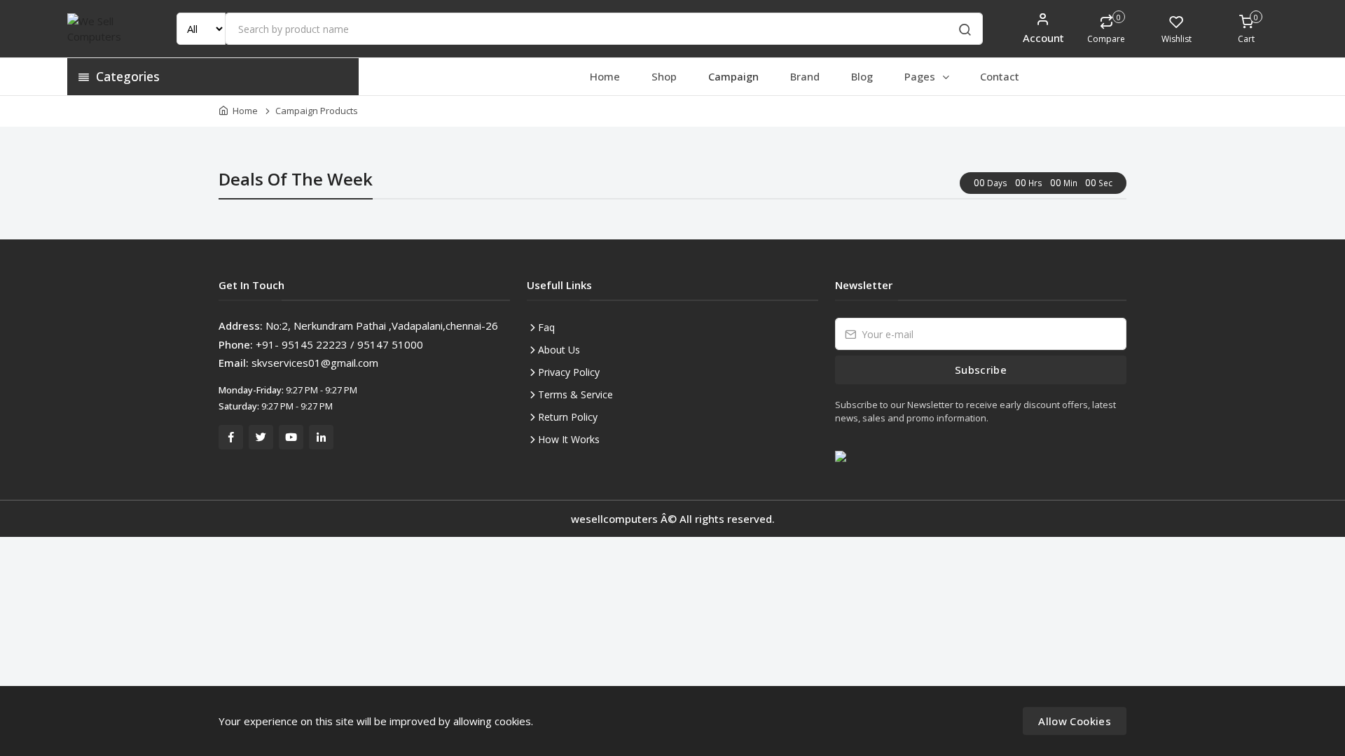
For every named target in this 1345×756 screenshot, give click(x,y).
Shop (664, 76)
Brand (805, 76)
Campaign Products (316, 110)
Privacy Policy (569, 372)
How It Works (569, 439)
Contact (999, 76)
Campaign (733, 76)
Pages (921, 76)
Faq (546, 327)
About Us (559, 349)
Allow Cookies (1074, 721)
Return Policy (568, 417)
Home (605, 76)
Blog (862, 76)
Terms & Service (575, 394)
